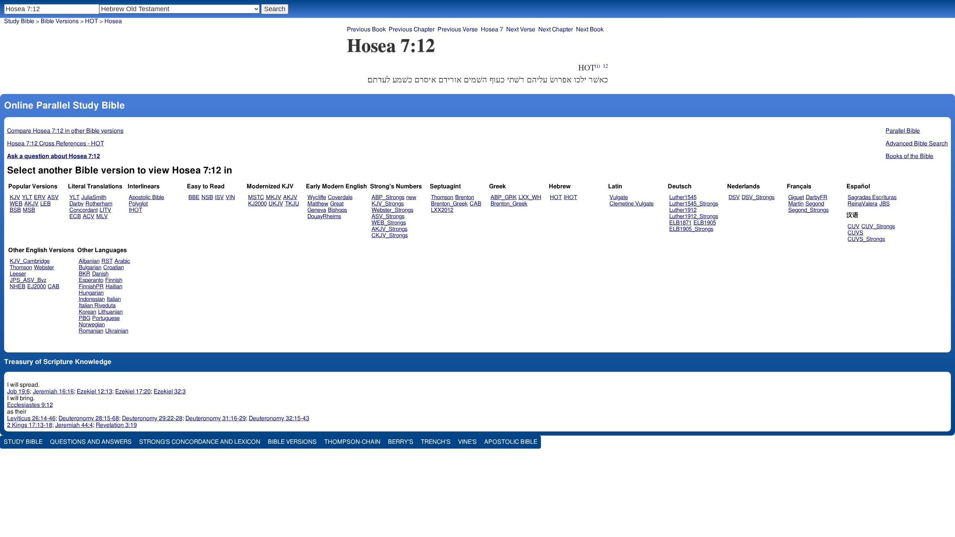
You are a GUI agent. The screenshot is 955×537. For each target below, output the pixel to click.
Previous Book (366, 29)
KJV (15, 197)
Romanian (91, 331)
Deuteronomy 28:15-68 (89, 418)
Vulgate (619, 197)
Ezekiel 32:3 (170, 392)
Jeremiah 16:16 (53, 392)
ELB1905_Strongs (691, 229)
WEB (16, 204)
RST (107, 261)
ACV (88, 216)
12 (605, 65)
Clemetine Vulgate (632, 204)
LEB (45, 204)
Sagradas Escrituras (872, 197)
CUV (854, 226)
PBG (84, 318)
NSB (207, 197)
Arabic (122, 261)
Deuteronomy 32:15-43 (279, 418)
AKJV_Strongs (389, 229)
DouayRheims (324, 216)
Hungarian (91, 293)
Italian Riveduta (97, 305)
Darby (76, 204)
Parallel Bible (903, 131)
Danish (100, 274)
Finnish (113, 280)
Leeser (18, 274)
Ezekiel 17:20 (133, 392)
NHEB (17, 286)
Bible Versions (60, 21)
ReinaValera (862, 204)
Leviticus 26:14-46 (31, 418)
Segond (814, 204)
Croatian (113, 267)
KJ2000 (257, 204)
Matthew (317, 204)
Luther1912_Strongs (693, 216)
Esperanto (91, 280)
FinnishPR (91, 286)
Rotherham (98, 204)
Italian (114, 299)
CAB (475, 204)
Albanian (89, 261)
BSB (15, 210)
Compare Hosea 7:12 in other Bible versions (65, 131)
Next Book (590, 29)
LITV (105, 210)
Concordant (83, 210)
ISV (219, 197)
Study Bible (19, 21)
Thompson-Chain (352, 442)
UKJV (276, 204)
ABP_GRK (504, 197)
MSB (29, 210)
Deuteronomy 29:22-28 (152, 418)
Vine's (467, 442)
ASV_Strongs (388, 216)
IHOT (135, 210)
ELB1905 (704, 223)
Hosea (113, 21)
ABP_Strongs (388, 197)
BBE (194, 197)
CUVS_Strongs (866, 239)
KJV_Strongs (388, 204)
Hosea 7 (492, 29)
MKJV (273, 197)
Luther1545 (682, 197)
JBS (884, 204)
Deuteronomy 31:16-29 (215, 418)
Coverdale (340, 197)
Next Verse (520, 29)
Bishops (337, 210)
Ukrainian (116, 331)
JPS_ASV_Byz (28, 280)
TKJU (292, 204)
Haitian (114, 286)
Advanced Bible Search (917, 144)
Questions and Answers (91, 442)
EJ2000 (36, 286)
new (411, 197)
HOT (91, 21)
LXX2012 (442, 210)
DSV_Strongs (758, 197)
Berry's (400, 442)
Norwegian (92, 324)
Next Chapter (555, 29)
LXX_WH (530, 197)
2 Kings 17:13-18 (29, 425)
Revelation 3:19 (116, 425)
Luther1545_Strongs (693, 204)
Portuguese (106, 318)
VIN (230, 197)
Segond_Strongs (808, 210)
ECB (75, 216)
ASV (53, 197)
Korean (87, 312)
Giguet (796, 197)
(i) (597, 65)
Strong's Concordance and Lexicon (199, 442)
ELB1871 (680, 223)
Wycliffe (316, 197)
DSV (734, 197)
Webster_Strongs (392, 210)
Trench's (436, 442)
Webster (44, 267)
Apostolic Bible (510, 442)
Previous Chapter (412, 29)
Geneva (316, 210)
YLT (27, 197)
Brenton (464, 197)
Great (337, 204)
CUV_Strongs (878, 226)
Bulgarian (90, 267)
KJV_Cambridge (30, 261)
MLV (102, 216)
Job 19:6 (18, 392)
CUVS (855, 233)
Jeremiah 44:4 (74, 425)
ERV (40, 197)
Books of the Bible (909, 156)
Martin (796, 204)
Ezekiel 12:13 (94, 392)
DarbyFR (816, 197)
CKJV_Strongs (390, 235)
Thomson (442, 197)
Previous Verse (458, 29)
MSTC (256, 197)
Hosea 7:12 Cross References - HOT (55, 144)
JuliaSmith (93, 197)
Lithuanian (110, 312)
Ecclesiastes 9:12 (30, 405)
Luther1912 (682, 210)
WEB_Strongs (389, 223)
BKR (84, 274)
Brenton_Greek (449, 204)
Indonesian (92, 299)
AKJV (31, 204)
